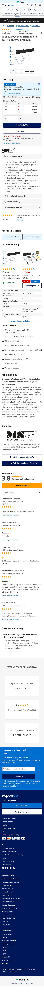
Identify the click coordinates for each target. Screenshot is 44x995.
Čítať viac (20, 220)
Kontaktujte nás (22, 805)
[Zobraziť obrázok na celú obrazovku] (41, 67)
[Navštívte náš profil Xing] (14, 869)
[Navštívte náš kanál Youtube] (3, 869)
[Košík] (40, 5)
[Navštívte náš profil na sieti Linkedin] (10, 869)
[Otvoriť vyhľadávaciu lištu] (28, 5)
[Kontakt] (32, 5)
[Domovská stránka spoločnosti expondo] (4, 26)
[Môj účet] (36, 5)
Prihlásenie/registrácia (12, 93)
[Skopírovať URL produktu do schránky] (40, 32)
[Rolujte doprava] (42, 20)
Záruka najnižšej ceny (13, 143)
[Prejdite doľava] (2, 20)
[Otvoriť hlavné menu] (3, 5)
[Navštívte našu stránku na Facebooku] (6, 869)
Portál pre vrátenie (22, 812)
